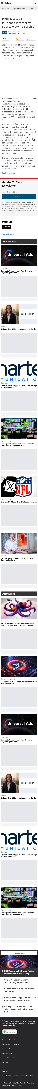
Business (5, 14)
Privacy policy (7, 1049)
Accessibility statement (10, 1058)
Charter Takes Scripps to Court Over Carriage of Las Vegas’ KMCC (20, 999)
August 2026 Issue (19, 8)
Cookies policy (7, 1053)
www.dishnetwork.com (12, 168)
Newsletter (32, 39)
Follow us (21, 39)
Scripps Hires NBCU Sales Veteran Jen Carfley (19, 990)
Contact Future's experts (10, 1044)
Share (7, 39)
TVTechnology (15, 31)
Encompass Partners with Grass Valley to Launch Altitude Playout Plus (18, 1009)
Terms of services (26, 202)
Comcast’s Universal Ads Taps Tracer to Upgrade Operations (17, 981)
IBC (32, 8)
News (5, 32)
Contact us (6, 1067)
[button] (2, 3)
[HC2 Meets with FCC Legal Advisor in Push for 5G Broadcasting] (19, 966)
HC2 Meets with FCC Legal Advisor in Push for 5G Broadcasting (19, 972)
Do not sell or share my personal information (17, 1076)
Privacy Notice (28, 204)
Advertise (5, 1071)
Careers (5, 1062)
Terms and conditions (9, 1040)
